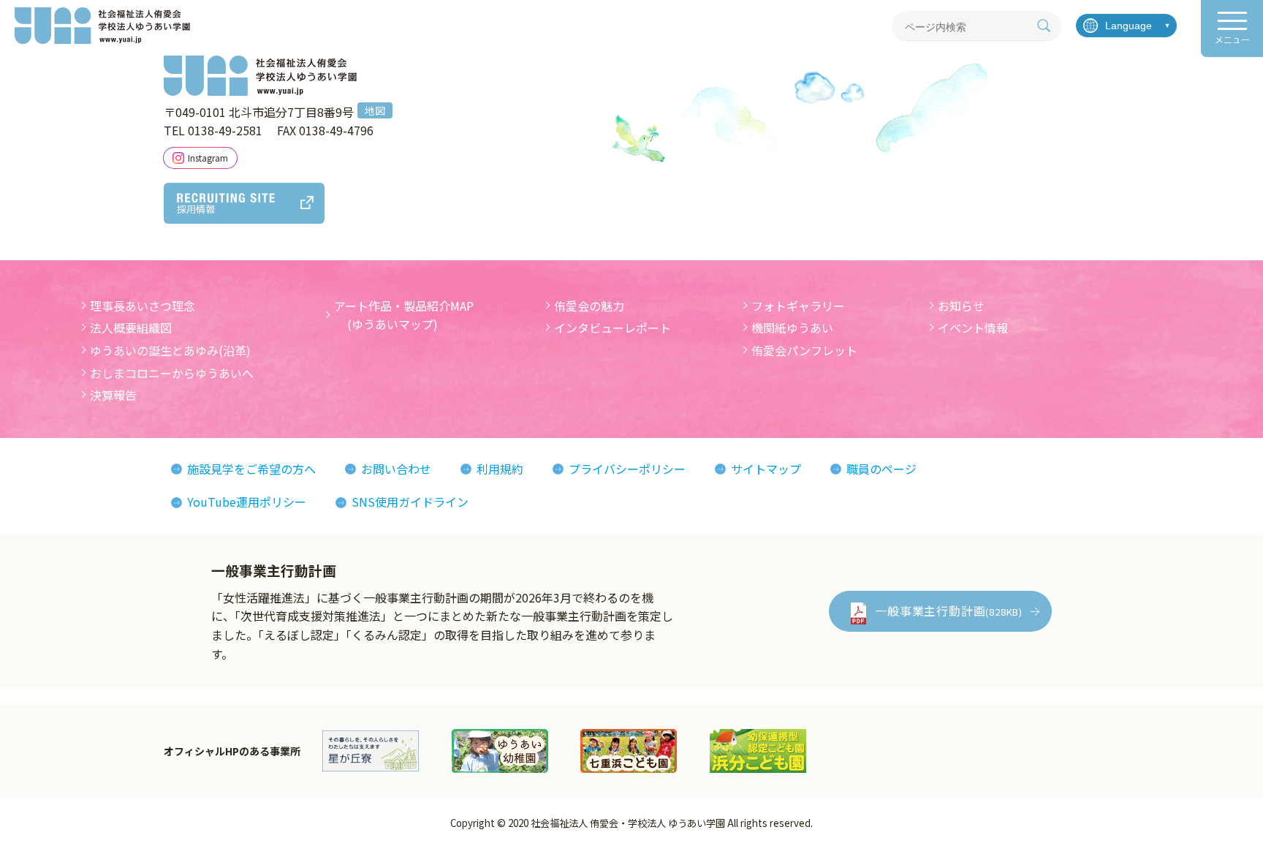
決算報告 (113, 395)
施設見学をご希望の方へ (251, 468)
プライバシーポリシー (627, 468)
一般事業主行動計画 (949, 610)
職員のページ (881, 468)
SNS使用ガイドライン (410, 501)
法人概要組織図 (131, 327)
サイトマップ (766, 468)
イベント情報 (973, 327)
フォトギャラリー (798, 305)
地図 (375, 110)
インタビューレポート (612, 327)
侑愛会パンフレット (804, 350)
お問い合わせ (396, 468)
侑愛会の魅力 (589, 305)
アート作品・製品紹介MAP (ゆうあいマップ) (404, 315)
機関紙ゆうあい (792, 327)
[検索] (1043, 25)
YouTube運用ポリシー (246, 501)
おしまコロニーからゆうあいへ (172, 373)
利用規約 (500, 468)
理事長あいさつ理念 (142, 305)
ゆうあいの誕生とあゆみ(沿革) (170, 350)
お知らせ (961, 305)
